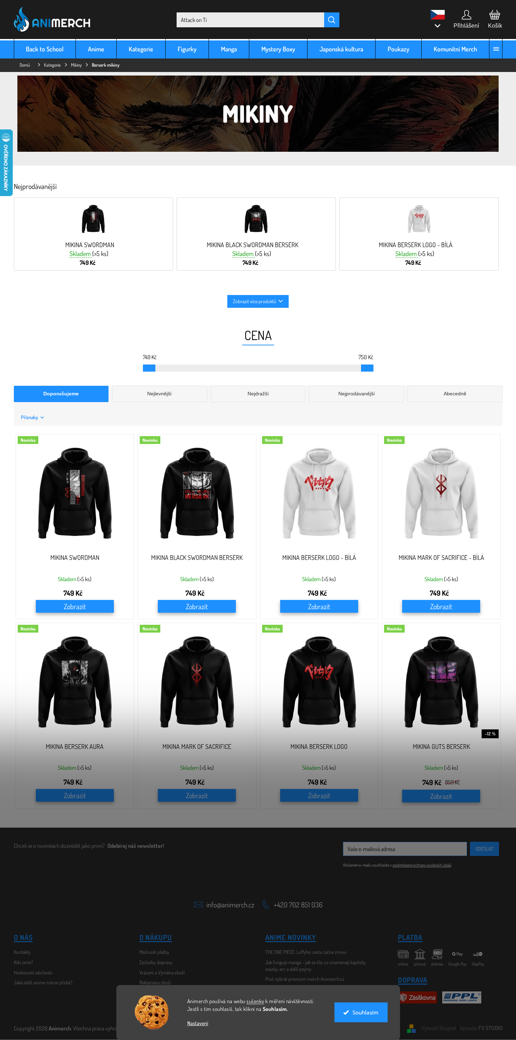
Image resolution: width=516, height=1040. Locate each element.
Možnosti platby (154, 952)
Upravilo (481, 1027)
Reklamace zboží (155, 982)
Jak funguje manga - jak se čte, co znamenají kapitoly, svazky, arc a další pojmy (315, 965)
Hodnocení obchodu (33, 972)
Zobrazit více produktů (254, 301)
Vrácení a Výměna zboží (162, 972)
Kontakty (22, 952)
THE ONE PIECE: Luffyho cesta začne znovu (305, 952)
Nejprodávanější (356, 393)
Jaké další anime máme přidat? (43, 982)
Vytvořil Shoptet (438, 1027)
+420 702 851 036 (298, 904)
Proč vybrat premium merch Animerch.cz (304, 979)
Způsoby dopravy (155, 962)
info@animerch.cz (230, 904)
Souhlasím (365, 1012)
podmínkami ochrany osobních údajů (422, 865)
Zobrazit (75, 606)
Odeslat (484, 849)
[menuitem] (45, 49)
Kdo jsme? (23, 962)
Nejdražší (258, 393)
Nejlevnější (159, 393)
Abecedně (455, 393)
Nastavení (197, 1023)
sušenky (255, 1001)
